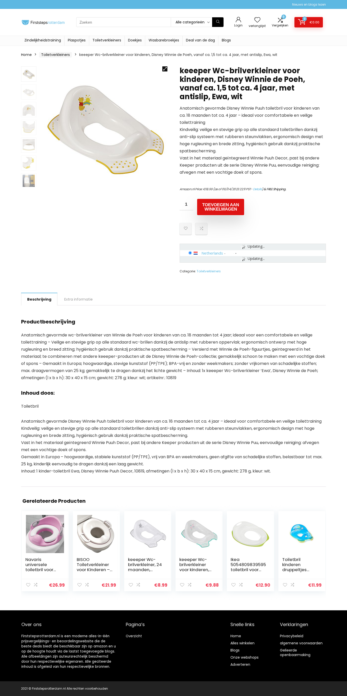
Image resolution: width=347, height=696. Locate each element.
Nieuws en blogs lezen (309, 4)
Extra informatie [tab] (78, 299)
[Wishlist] (257, 20)
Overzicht (134, 636)
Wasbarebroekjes (164, 40)
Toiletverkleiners (106, 40)
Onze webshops (244, 657)
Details (257, 189)
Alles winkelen (242, 643)
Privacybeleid (291, 636)
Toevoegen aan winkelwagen (220, 207)
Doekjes (135, 40)
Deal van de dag (200, 40)
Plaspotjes (77, 40)
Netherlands (212, 253)
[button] (164, 68)
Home (26, 54)
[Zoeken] (218, 22)
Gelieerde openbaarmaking (295, 652)
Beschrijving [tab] (39, 299)
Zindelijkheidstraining (42, 40)
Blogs (226, 40)
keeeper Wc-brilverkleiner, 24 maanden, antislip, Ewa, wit (145, 567)
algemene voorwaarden (301, 643)
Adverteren (240, 664)
